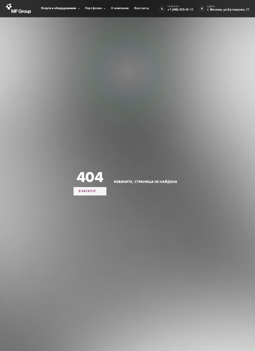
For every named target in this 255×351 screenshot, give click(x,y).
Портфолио (93, 8)
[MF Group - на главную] (18, 8)
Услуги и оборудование (58, 8)
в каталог (88, 191)
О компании (120, 8)
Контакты (141, 8)
